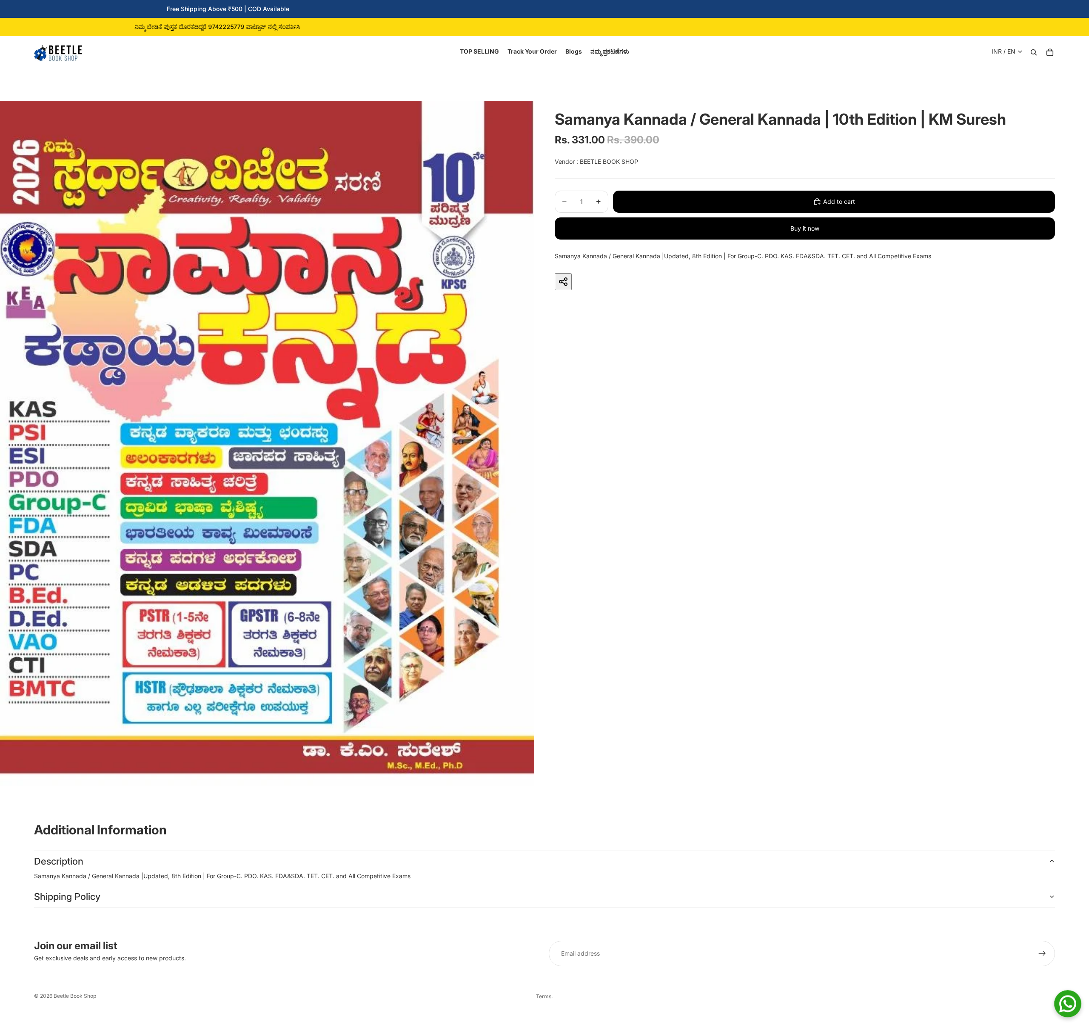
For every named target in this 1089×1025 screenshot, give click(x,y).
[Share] (563, 281)
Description (58, 861)
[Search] (1033, 51)
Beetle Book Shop (75, 996)
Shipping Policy (67, 896)
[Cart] (1049, 51)
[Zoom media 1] (267, 443)
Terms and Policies (544, 996)
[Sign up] (1042, 953)
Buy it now (804, 228)
